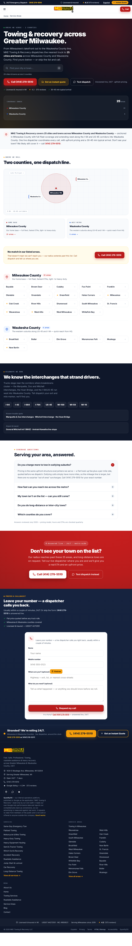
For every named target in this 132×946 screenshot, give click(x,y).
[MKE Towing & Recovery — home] (63, 9)
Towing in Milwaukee (77, 826)
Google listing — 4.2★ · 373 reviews (21, 786)
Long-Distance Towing (13, 871)
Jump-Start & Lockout (13, 863)
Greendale (103, 853)
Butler (101, 868)
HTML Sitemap (100, 929)
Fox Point (72, 864)
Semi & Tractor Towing (13, 847)
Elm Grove (73, 872)
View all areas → (76, 876)
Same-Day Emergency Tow (15, 826)
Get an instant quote (55, 82)
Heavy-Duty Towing (12, 838)
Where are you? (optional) (39, 672)
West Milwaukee (75, 849)
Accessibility (113, 929)
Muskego (103, 872)
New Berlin (103, 845)
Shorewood (104, 857)
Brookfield (73, 845)
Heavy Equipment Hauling (14, 843)
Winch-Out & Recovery (13, 851)
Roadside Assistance (12, 859)
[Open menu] (4, 9)
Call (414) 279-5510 (22, 81)
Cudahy (102, 842)
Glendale (72, 842)
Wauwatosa (73, 830)
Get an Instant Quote (114, 733)
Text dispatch (83, 82)
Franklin (102, 838)
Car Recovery (9, 867)
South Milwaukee (76, 838)
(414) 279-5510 (52, 143)
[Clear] (59, 68)
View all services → (12, 875)
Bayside (102, 861)
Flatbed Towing (10, 830)
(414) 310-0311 (29, 737)
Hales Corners (74, 853)
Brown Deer (73, 857)
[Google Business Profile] (6, 791)
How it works (40, 815)
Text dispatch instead (87, 574)
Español (106, 3)
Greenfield (73, 834)
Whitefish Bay (74, 861)
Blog (5, 908)
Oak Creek (103, 834)
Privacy (82, 929)
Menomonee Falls (76, 868)
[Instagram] (19, 791)
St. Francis (103, 849)
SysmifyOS (124, 929)
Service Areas (9, 904)
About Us (7, 887)
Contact (7, 912)
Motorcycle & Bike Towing (15, 834)
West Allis (103, 830)
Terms (89, 929)
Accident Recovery (12, 855)
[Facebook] (12, 791)
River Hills (103, 864)
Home (6, 16)
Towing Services (10, 896)
